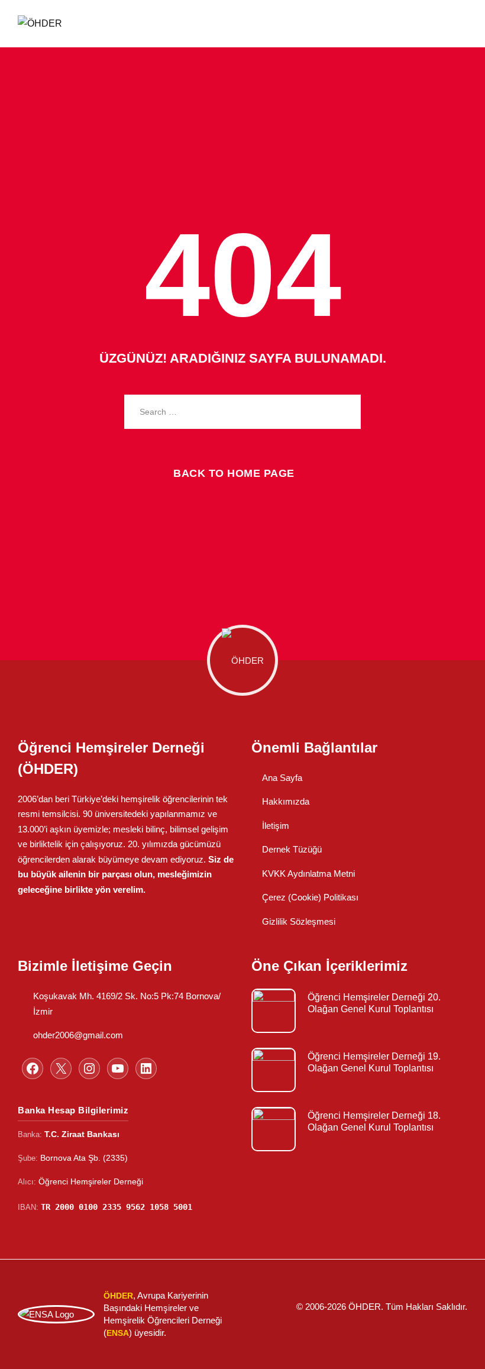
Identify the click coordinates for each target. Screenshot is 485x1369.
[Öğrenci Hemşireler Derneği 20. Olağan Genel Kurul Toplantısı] (273, 1011)
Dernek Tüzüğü (292, 849)
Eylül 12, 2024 (333, 1084)
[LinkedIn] (146, 1068)
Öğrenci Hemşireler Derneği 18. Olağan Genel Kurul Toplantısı (374, 1121)
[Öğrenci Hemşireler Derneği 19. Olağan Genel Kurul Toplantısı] (273, 1070)
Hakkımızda (285, 801)
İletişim (275, 826)
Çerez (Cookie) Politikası (310, 897)
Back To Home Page (234, 473)
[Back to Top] (460, 1349)
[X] (61, 1068)
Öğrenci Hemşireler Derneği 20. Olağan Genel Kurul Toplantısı (374, 1003)
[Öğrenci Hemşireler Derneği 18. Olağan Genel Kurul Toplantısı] (273, 1129)
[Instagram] (89, 1068)
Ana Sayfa (282, 778)
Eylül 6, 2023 (331, 1143)
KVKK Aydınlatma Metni (308, 873)
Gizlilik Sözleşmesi (298, 921)
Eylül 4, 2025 (331, 1025)
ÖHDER (364, 1307)
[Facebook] (32, 1068)
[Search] (343, 412)
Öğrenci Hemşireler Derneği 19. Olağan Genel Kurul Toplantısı (374, 1062)
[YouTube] (117, 1068)
